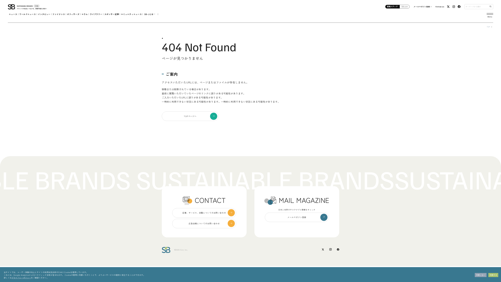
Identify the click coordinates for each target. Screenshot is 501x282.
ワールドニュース (27, 14)
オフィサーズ (73, 14)
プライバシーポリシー (21, 277)
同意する (493, 275)
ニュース (13, 14)
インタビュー (44, 14)
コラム (85, 14)
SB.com (404, 6)
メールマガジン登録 (422, 6)
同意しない (480, 275)
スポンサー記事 (111, 14)
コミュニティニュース (131, 14)
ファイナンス (58, 14)
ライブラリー (96, 14)
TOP (488, 27)
